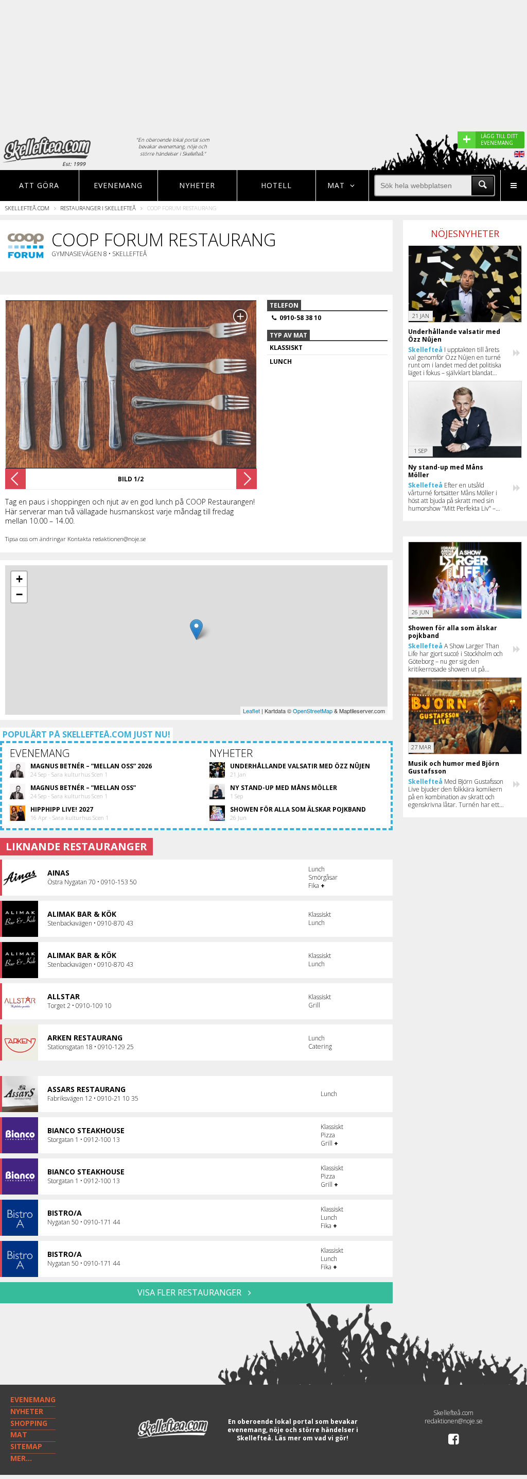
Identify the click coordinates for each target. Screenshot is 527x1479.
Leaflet (251, 711)
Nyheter (197, 185)
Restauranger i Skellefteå (98, 208)
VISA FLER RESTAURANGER (190, 1292)
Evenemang (118, 185)
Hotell (276, 185)
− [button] (19, 594)
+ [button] (19, 579)
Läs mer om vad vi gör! (311, 1438)
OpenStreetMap (312, 711)
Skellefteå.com (27, 208)
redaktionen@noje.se (454, 1421)
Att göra (39, 185)
